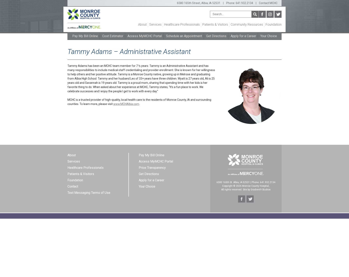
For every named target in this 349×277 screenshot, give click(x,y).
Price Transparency (152, 168)
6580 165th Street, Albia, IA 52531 (198, 3)
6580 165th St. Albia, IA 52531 (233, 182)
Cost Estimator (112, 36)
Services (155, 24)
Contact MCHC (268, 3)
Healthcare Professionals (182, 24)
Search (255, 14)
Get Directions (216, 36)
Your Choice (268, 36)
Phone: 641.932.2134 (239, 3)
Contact (72, 186)
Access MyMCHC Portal (144, 36)
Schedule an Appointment (184, 36)
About (142, 24)
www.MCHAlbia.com (126, 104)
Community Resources (247, 24)
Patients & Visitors (215, 24)
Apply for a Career (243, 36)
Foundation (274, 24)
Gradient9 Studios (261, 189)
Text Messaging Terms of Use (88, 193)
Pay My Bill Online (85, 36)
